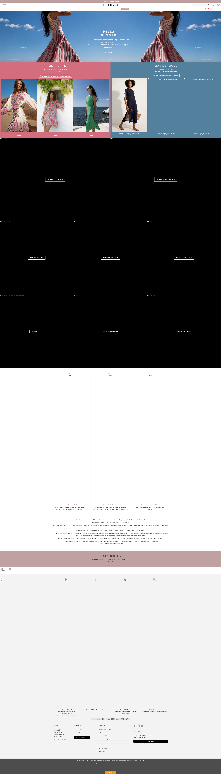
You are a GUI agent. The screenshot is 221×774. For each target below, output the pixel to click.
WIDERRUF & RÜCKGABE (109, 760)
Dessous (97, 522)
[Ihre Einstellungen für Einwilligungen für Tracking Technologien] (1, 580)
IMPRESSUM (141, 760)
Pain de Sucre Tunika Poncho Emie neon (165, 133)
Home (93, 9)
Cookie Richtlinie (103, 748)
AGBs (100, 742)
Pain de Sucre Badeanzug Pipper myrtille (201, 133)
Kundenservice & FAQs (105, 729)
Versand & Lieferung (104, 736)
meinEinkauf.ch (73, 715)
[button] (218, 5)
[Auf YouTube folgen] (5, 5)
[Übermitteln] (208, 5)
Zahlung (101, 732)
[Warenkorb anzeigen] (213, 5)
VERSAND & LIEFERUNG (96, 760)
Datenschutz (102, 745)
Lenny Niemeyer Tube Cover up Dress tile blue (129, 133)
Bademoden (104, 522)
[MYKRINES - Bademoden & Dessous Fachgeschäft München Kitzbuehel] (110, 5)
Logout (78, 732)
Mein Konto (79, 729)
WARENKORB (80, 760)
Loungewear (125, 522)
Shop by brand (111, 9)
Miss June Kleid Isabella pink (19, 133)
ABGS (117, 760)
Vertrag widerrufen (81, 737)
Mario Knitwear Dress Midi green (91, 133)
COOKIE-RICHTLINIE (132, 760)
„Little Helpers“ (126, 535)
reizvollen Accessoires (139, 535)
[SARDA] (17, 570)
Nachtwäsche (113, 522)
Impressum (102, 751)
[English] (206, 9)
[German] (208, 9)
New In (96, 9)
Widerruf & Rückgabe (104, 739)
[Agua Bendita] (4, 570)
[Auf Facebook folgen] (2, 5)
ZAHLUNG (87, 760)
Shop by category (102, 9)
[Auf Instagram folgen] (4, 5)
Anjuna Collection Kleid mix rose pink (55, 133)
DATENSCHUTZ (122, 760)
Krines (118, 9)
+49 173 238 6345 (125, 713)
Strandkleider (94, 535)
